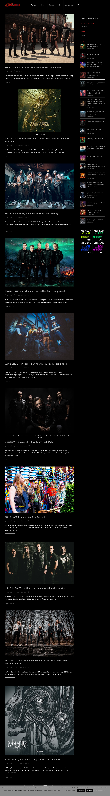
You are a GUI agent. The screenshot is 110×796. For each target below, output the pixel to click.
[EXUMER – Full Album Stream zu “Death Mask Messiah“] (83, 123)
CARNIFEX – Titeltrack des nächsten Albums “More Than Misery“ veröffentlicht (95, 74)
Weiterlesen (10, 83)
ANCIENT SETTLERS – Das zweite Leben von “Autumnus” (33, 67)
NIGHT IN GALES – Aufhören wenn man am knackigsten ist (35, 588)
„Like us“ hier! (83, 26)
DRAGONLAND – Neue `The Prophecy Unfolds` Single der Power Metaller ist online (95, 64)
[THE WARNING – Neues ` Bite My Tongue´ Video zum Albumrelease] (83, 166)
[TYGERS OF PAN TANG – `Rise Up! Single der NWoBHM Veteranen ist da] (83, 175)
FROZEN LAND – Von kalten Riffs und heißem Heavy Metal (35, 291)
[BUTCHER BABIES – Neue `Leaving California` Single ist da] (83, 46)
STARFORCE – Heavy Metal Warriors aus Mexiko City (31, 213)
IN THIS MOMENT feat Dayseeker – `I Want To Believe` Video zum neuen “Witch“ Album (95, 113)
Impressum (55, 794)
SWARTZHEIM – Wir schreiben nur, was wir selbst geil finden (36, 363)
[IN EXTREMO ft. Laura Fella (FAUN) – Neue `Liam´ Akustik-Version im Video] (83, 149)
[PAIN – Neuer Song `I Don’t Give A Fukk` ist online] (83, 131)
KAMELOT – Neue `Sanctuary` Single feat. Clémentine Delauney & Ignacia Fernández (95, 184)
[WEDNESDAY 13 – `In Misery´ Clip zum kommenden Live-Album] (83, 204)
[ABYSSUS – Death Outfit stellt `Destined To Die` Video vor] (83, 158)
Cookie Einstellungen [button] (69, 790)
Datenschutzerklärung (99, 790)
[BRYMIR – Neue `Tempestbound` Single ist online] (83, 221)
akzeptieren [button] (81, 790)
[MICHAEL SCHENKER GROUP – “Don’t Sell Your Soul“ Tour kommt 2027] (83, 55)
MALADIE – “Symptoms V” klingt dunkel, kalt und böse (33, 759)
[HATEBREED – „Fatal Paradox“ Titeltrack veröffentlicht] (83, 212)
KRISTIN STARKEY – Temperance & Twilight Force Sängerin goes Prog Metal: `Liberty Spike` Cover (96, 92)
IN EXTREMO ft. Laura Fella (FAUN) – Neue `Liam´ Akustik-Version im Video (96, 148)
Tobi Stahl (9, 71)
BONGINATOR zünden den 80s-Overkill (25, 517)
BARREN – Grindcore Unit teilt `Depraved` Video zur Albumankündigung (95, 193)
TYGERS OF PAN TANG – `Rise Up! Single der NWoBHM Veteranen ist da (96, 174)
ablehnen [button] (89, 790)
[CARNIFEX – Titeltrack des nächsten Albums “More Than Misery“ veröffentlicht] (83, 75)
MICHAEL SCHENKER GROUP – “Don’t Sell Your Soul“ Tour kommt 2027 (96, 54)
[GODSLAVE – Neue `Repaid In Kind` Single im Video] (83, 140)
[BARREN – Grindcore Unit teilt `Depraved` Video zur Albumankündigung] (83, 195)
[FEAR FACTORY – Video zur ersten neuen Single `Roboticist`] (83, 84)
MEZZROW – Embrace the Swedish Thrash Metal (29, 441)
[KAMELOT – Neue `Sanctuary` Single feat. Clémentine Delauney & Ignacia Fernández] (83, 185)
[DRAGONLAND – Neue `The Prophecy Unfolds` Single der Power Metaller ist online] (83, 65)
